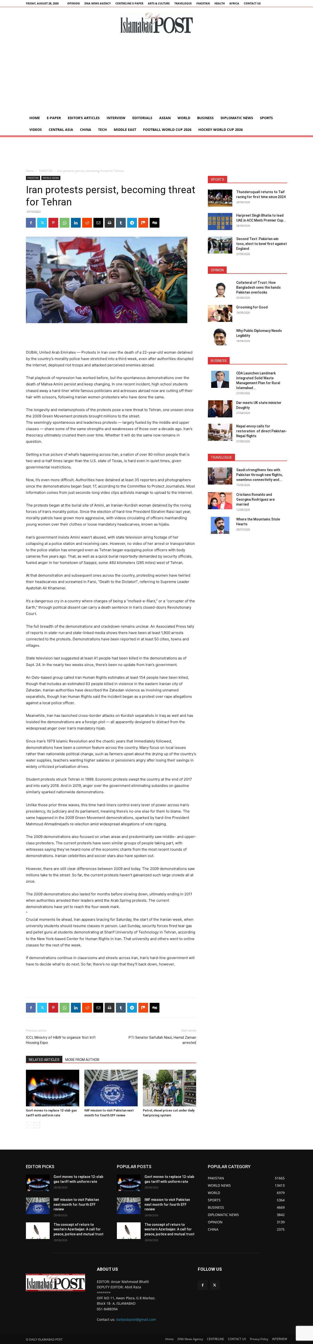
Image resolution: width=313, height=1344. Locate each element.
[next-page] (37, 1125)
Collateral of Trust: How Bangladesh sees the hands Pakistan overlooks (258, 287)
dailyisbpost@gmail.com (136, 1319)
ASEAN (165, 118)
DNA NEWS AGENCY (97, 3)
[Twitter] (42, 223)
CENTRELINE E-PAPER (129, 3)
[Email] (98, 223)
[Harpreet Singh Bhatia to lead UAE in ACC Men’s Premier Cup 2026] (220, 221)
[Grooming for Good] (220, 313)
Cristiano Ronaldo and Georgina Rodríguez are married (255, 499)
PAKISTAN (203, 3)
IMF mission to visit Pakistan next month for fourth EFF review (76, 1204)
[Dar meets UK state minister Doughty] (220, 408)
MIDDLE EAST (125, 129)
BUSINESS (205, 118)
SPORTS (266, 118)
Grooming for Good (252, 307)
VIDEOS (35, 129)
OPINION (73, 3)
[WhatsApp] (64, 223)
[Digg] (154, 223)
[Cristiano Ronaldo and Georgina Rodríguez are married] (220, 500)
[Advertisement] (156, 75)
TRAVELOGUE (183, 3)
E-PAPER (54, 118)
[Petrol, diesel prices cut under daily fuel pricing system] (169, 1088)
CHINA (85, 129)
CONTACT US (252, 3)
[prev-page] (29, 1125)
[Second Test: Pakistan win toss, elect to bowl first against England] (220, 245)
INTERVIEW (116, 118)
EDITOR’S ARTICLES (84, 118)
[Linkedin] (76, 223)
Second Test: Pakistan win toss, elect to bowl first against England (261, 244)
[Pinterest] (53, 223)
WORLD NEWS (51, 178)
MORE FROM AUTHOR (82, 1060)
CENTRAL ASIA (61, 129)
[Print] (109, 223)
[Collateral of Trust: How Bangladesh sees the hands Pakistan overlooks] (220, 288)
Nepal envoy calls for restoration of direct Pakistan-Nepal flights (261, 431)
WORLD (184, 118)
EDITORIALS (142, 118)
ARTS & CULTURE (159, 3)
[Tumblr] (121, 223)
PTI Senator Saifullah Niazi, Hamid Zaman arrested (162, 1040)
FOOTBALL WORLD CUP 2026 (167, 129)
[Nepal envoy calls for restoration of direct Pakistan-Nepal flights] (220, 432)
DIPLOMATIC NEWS (237, 118)
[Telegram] (132, 223)
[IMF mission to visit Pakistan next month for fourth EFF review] (111, 1088)
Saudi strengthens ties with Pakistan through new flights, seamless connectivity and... (259, 475)
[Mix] (143, 223)
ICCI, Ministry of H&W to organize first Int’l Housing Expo (60, 1040)
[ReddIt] (87, 223)
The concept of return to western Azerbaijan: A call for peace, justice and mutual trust (78, 1229)
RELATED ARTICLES (44, 1060)
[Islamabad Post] (156, 23)
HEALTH (219, 3)
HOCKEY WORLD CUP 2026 (220, 129)
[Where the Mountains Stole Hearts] (220, 525)
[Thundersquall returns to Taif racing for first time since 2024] (220, 198)
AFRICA (234, 3)
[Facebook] (31, 223)
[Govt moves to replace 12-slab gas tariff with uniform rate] (52, 1088)
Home (34, 118)
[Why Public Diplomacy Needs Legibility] (220, 336)
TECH (102, 129)
